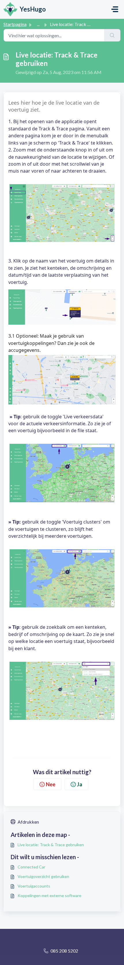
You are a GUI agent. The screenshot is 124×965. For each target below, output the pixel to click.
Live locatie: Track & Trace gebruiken (51, 844)
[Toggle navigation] (115, 9)
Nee (50, 784)
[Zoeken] (112, 35)
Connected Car (31, 866)
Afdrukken (28, 821)
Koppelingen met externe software (49, 895)
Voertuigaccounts (34, 885)
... (38, 24)
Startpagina (15, 24)
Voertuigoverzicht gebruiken (43, 876)
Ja (79, 784)
